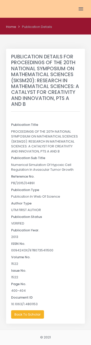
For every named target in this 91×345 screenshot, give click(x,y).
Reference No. (22, 176)
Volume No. (20, 257)
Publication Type (25, 189)
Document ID (22, 297)
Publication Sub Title (28, 158)
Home (11, 26)
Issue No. (18, 270)
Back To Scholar (27, 314)
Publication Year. (25, 230)
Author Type (21, 203)
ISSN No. (18, 243)
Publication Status (26, 216)
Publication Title (24, 124)
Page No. (18, 284)
